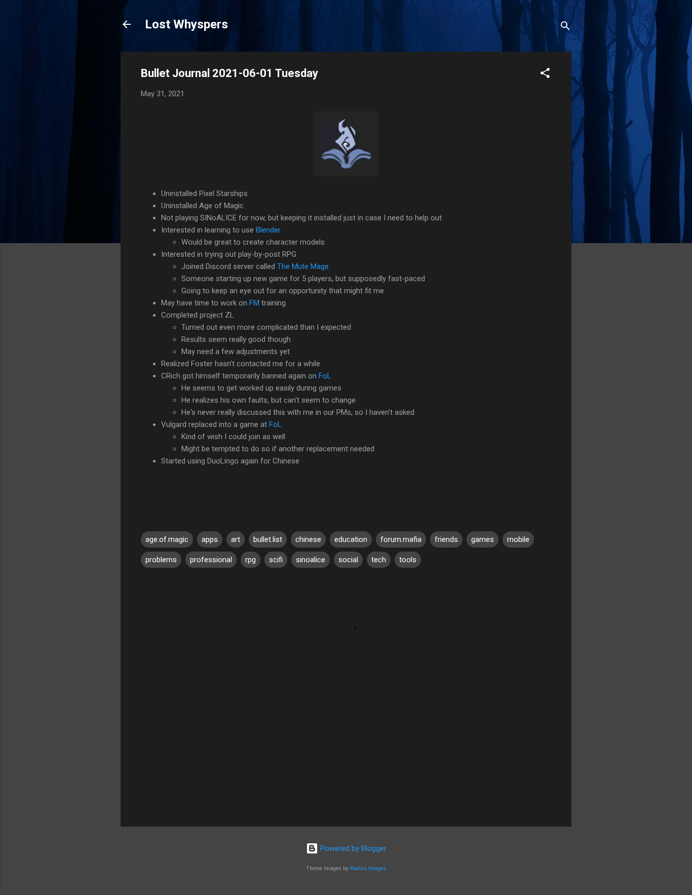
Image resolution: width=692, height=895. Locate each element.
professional (211, 559)
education (350, 539)
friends (446, 539)
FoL (325, 375)
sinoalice (310, 559)
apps (210, 539)
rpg (250, 559)
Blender (268, 230)
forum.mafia (400, 539)
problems (161, 559)
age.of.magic (166, 539)
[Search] (565, 27)
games (482, 539)
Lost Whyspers (186, 24)
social (348, 559)
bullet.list (267, 539)
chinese (308, 539)
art (235, 539)
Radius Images (368, 868)
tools (407, 559)
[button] (545, 75)
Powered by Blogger (352, 848)
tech (378, 559)
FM (254, 302)
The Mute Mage (303, 266)
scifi (276, 559)
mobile (518, 539)
